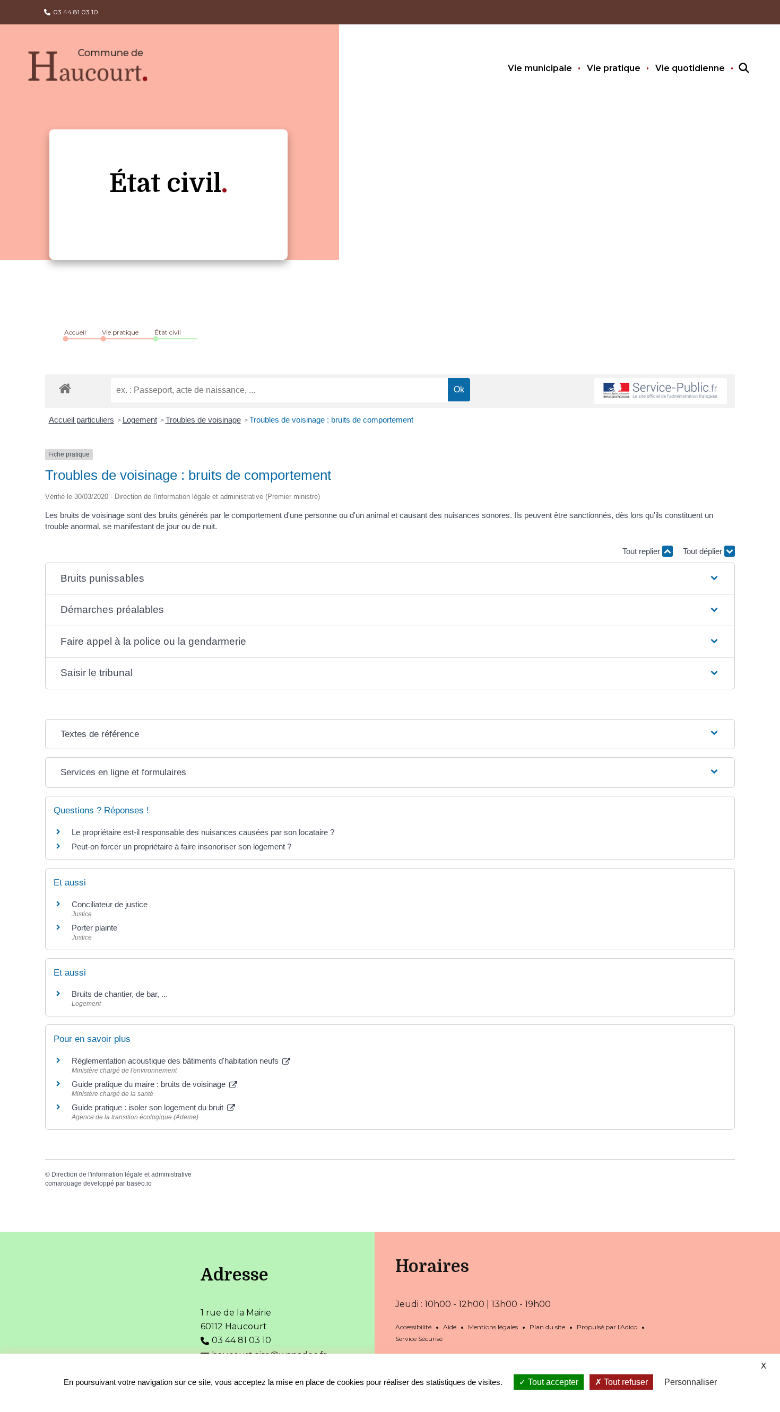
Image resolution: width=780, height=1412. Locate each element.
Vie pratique (613, 68)
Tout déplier (703, 551)
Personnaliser (690, 1382)
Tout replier (642, 551)
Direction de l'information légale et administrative (121, 1174)
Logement (140, 419)
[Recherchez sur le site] (734, 68)
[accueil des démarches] (65, 386)
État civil (167, 332)
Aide (449, 1327)
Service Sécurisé (419, 1339)
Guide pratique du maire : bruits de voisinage (150, 1084)
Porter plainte (94, 927)
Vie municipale (540, 68)
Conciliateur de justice (110, 904)
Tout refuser (625, 1382)
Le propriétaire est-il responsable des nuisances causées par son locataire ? (203, 832)
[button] (390, 578)
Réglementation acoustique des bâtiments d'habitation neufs (176, 1060)
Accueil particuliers (81, 419)
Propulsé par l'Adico (607, 1327)
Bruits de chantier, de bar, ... (120, 993)
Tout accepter (552, 1382)
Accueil (75, 332)
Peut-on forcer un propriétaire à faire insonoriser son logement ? (181, 846)
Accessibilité (413, 1327)
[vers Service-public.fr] (660, 391)
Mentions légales (493, 1327)
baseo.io (139, 1183)
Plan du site (547, 1327)
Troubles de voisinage (203, 419)
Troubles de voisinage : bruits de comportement (331, 419)
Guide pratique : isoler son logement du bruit (149, 1107)
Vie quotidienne (690, 68)
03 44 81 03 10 (75, 12)
